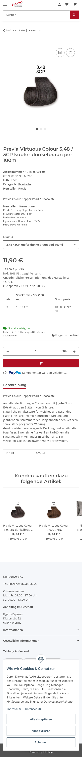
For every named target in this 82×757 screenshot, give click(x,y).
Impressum (14, 709)
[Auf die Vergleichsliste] (60, 52)
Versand (35, 273)
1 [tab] (37, 129)
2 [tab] (41, 129)
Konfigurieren (41, 730)
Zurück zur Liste (15, 30)
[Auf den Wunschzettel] (70, 52)
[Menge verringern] (7, 351)
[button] (59, 4)
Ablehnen (41, 742)
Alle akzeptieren (41, 719)
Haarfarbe (24, 184)
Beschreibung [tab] (14, 385)
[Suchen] (74, 15)
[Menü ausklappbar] (5, 2)
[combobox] (41, 244)
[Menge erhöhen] (74, 351)
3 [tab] (45, 129)
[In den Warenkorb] (6, 43)
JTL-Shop (48, 752)
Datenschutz (33, 709)
